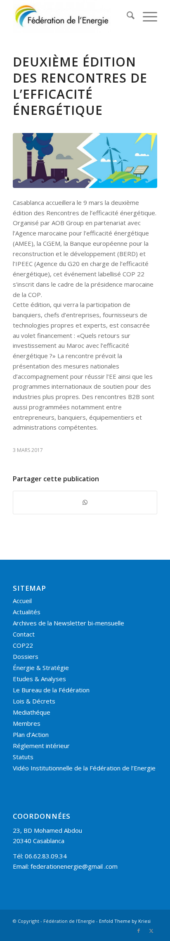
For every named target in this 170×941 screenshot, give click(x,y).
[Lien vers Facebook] (138, 930)
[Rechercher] (126, 16)
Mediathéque (31, 712)
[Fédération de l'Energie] (70, 16)
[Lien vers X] (151, 930)
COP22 (23, 645)
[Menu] (146, 16)
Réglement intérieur (41, 745)
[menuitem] (126, 16)
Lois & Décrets (34, 701)
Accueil (22, 600)
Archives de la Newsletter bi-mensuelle (68, 623)
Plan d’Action (31, 734)
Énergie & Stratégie (41, 667)
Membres (26, 723)
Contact (24, 634)
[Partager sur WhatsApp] (85, 502)
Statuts (23, 757)
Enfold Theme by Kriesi (125, 921)
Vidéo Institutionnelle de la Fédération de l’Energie (84, 768)
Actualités (26, 612)
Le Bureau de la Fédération (51, 690)
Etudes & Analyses (39, 679)
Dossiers (25, 656)
